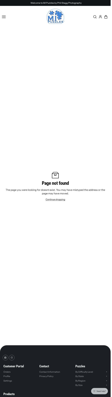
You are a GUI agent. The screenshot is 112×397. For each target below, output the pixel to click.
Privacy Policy (46, 376)
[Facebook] (5, 357)
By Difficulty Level (91, 371)
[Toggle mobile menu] (23, 17)
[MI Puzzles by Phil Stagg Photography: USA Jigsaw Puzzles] (55, 16)
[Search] (95, 17)
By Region (91, 380)
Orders (7, 371)
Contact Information (49, 371)
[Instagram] (11, 357)
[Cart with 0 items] (106, 17)
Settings (7, 380)
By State (91, 376)
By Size (91, 385)
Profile (6, 376)
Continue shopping (55, 199)
